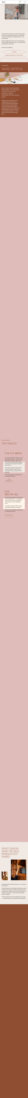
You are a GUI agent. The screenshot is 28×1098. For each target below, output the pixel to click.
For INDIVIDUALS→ (9, 479)
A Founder (13, 52)
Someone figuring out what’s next (14, 55)
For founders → (9, 515)
